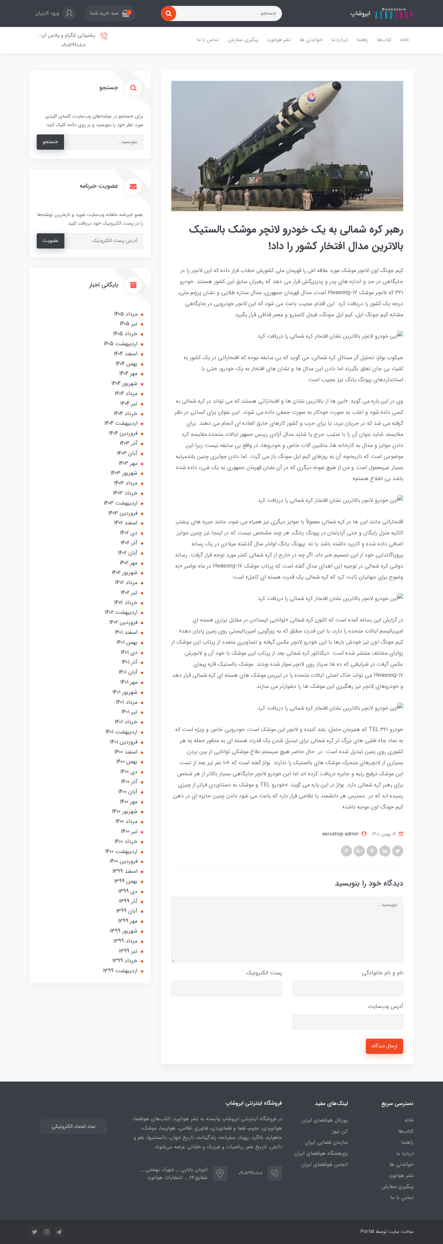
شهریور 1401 (124, 692)
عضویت (50, 241)
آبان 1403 (127, 453)
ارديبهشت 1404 (120, 423)
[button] (110, 13)
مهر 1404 (128, 373)
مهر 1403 (127, 463)
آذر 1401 (129, 662)
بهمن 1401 (126, 642)
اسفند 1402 (125, 522)
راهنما (362, 40)
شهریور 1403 (123, 473)
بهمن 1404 (126, 363)
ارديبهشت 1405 (120, 343)
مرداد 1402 (126, 582)
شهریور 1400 (124, 811)
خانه (404, 40)
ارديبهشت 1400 (121, 851)
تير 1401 (129, 712)
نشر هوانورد (279, 40)
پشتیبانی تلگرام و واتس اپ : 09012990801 (67, 40)
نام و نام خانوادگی (382, 973)
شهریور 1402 (124, 572)
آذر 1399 (128, 901)
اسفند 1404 (125, 353)
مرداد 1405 (125, 314)
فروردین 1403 (122, 513)
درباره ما (339, 40)
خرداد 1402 (125, 602)
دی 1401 (128, 652)
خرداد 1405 (125, 333)
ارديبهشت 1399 (120, 970)
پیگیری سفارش (243, 40)
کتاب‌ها (384, 40)
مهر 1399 (127, 921)
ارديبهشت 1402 (121, 612)
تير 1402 (128, 592)
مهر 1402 (128, 563)
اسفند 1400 (125, 752)
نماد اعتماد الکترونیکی (74, 1127)
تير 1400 (129, 831)
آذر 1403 (128, 443)
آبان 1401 (127, 672)
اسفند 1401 (126, 632)
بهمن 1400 (126, 761)
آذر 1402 (128, 543)
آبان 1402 (127, 553)
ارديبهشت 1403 (120, 503)
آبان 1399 (126, 911)
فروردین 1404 (123, 433)
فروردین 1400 (123, 861)
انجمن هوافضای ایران (324, 1164)
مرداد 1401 (126, 702)
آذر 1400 (129, 781)
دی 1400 (128, 771)
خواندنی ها (311, 40)
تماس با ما (208, 40)
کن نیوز (340, 1131)
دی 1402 (128, 533)
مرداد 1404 (126, 393)
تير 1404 (128, 403)
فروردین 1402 (123, 622)
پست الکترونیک (264, 973)
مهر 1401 (128, 682)
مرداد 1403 (125, 483)
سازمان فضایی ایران (326, 1142)
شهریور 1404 (124, 383)
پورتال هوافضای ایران (324, 1120)
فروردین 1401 (123, 742)
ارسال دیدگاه (384, 1046)
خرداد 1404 (125, 413)
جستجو (50, 142)
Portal (367, 1231)
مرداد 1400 (126, 821)
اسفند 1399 (124, 871)
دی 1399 (127, 891)
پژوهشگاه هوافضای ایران (321, 1153)
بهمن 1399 (125, 881)
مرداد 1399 (125, 941)
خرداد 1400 (125, 841)
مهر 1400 (128, 801)
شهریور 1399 (123, 931)
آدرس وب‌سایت (385, 1006)
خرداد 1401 (126, 722)
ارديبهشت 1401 (121, 732)
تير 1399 (128, 951)
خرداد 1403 (125, 493)
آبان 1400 (127, 791)
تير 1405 (128, 323)
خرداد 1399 (124, 960)
